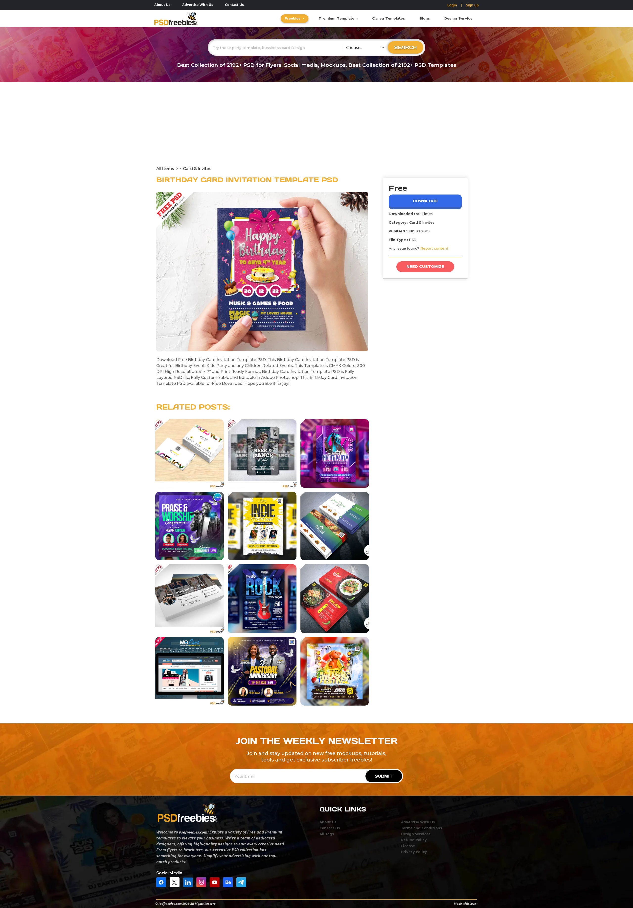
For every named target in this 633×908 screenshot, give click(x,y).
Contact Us (234, 4)
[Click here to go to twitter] (176, 881)
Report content (434, 248)
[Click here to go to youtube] (216, 881)
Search (405, 47)
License (408, 845)
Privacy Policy (414, 851)
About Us (162, 4)
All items (165, 168)
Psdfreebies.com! (193, 832)
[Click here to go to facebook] (162, 881)
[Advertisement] (316, 128)
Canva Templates (388, 18)
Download (425, 201)
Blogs (424, 18)
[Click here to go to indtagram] (202, 881)
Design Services (415, 833)
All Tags (326, 833)
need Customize (425, 266)
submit (384, 776)
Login (452, 5)
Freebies (293, 18)
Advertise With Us (197, 4)
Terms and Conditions (421, 827)
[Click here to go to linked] (189, 881)
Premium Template (337, 18)
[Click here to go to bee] (229, 881)
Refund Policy (414, 839)
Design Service (458, 18)
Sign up (472, 5)
